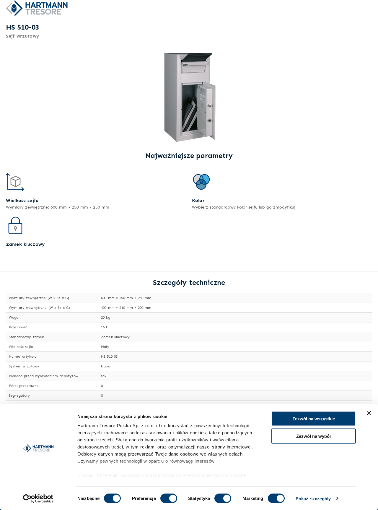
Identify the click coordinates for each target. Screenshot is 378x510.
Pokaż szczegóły (313, 498)
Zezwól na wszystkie (313, 418)
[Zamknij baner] (369, 413)
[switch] (168, 498)
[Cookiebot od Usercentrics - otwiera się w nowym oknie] (38, 498)
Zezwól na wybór (313, 435)
